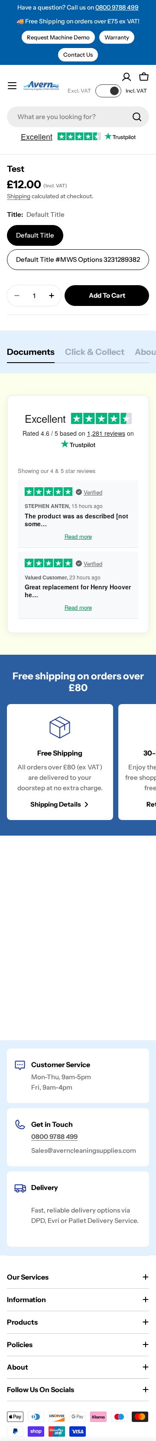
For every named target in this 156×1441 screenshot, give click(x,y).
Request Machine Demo (58, 37)
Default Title (35, 235)
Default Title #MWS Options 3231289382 (78, 259)
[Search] (137, 117)
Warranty (116, 37)
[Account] (126, 77)
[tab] (31, 354)
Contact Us (78, 54)
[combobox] (78, 116)
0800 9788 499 (117, 7)
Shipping (18, 196)
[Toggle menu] (12, 85)
